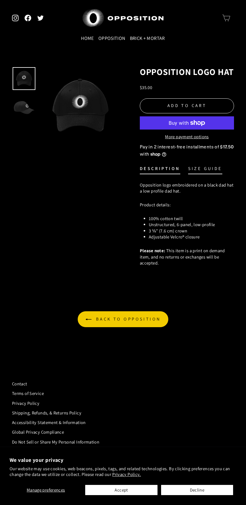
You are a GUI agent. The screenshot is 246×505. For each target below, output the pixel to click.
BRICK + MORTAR (147, 38)
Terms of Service (28, 393)
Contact (19, 384)
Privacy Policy (25, 403)
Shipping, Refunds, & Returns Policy (46, 413)
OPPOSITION (111, 38)
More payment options (186, 136)
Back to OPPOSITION (127, 319)
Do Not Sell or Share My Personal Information (55, 442)
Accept (121, 490)
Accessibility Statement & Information (49, 422)
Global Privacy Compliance (38, 432)
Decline (197, 490)
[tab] (160, 170)
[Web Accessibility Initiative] (2, 498)
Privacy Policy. (126, 474)
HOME (87, 38)
